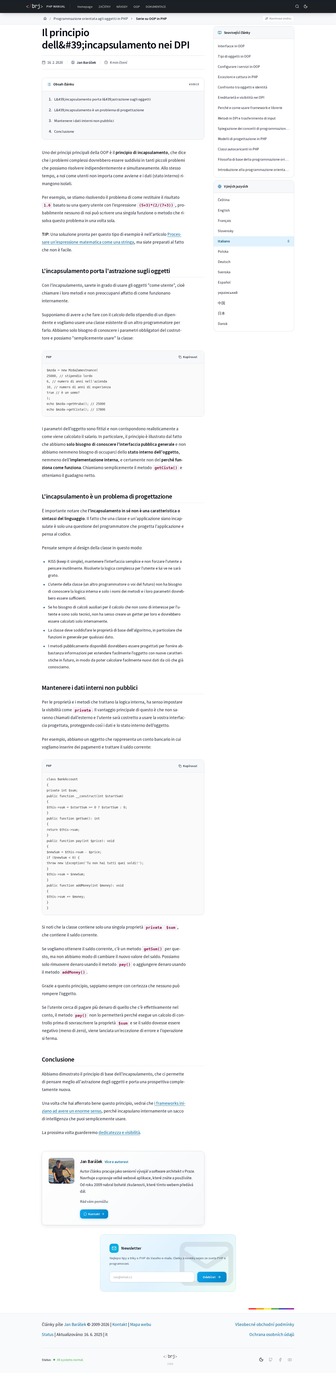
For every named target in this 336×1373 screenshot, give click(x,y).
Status (47, 1334)
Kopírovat (190, 357)
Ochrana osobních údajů (271, 1334)
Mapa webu (140, 1324)
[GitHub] (270, 1359)
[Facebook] (280, 1359)
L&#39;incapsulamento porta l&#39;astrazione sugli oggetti (102, 99)
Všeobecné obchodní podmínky (264, 1324)
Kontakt (119, 1324)
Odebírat (209, 1277)
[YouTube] (289, 1359)
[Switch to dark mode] (305, 6)
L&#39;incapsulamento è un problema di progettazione (99, 110)
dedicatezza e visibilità (119, 1132)
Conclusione (64, 131)
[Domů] (45, 18)
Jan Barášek (86, 62)
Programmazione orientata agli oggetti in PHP (90, 18)
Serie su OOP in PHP (151, 18)
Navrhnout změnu (280, 18)
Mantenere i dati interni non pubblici (84, 120)
